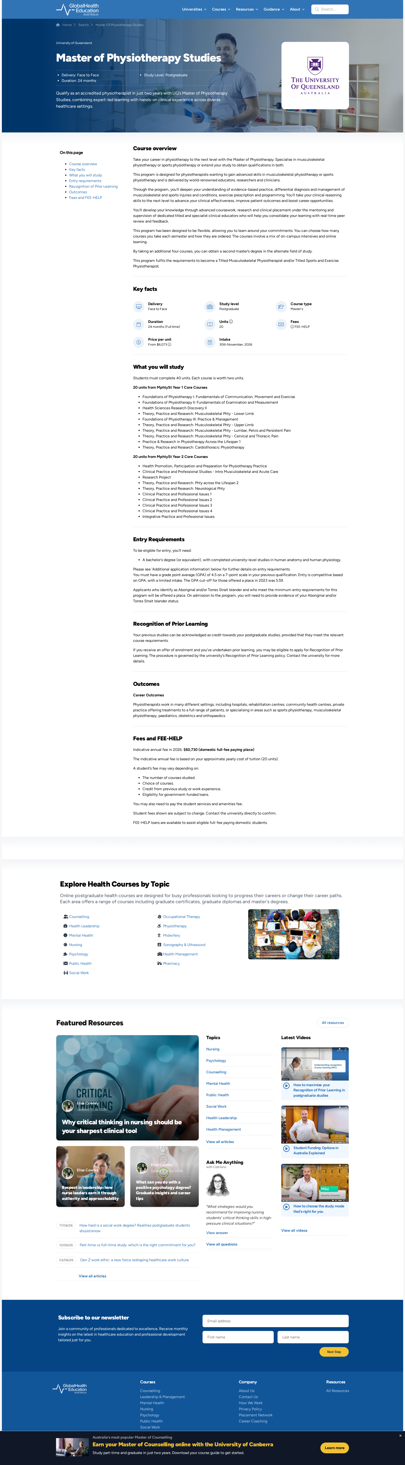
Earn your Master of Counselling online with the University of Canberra (183, 1444)
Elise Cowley (88, 1103)
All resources (333, 1022)
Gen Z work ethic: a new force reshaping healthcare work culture (134, 1260)
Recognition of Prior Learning (93, 186)
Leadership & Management (162, 1397)
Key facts (77, 169)
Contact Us (248, 1397)
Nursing (75, 945)
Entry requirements (85, 181)
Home (67, 25)
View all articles (92, 1276)
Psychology (78, 954)
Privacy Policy (250, 1409)
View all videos (294, 1230)
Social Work (79, 973)
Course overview (83, 164)
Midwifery (171, 935)
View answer (217, 1233)
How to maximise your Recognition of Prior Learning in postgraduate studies (319, 1090)
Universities (192, 9)
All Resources (337, 1390)
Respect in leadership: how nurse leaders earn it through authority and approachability (90, 1193)
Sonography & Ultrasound (184, 945)
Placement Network (256, 1415)
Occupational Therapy (181, 916)
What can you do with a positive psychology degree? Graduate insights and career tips (163, 1190)
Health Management (180, 954)
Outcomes (78, 192)
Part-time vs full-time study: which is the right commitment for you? (137, 1245)
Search (83, 25)
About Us (246, 1390)
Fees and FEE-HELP (85, 197)
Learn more (335, 1448)
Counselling (79, 916)
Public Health (80, 963)
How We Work (250, 1403)
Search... (328, 9)
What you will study (85, 175)
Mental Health (81, 935)
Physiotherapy (175, 926)
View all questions (221, 1244)
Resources (245, 9)
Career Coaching (253, 1421)
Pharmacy (171, 963)
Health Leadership (84, 926)
